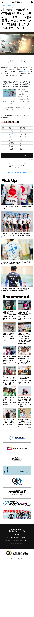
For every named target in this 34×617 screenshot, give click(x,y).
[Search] (32, 2)
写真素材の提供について (13, 537)
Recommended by (24, 427)
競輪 (25, 172)
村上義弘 (11, 172)
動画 (9, 5)
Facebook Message (25, 540)
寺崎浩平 (23, 71)
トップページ (4, 5)
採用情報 (23, 537)
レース (12, 5)
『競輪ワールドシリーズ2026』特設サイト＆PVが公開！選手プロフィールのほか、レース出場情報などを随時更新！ (16, 235)
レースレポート (25, 155)
